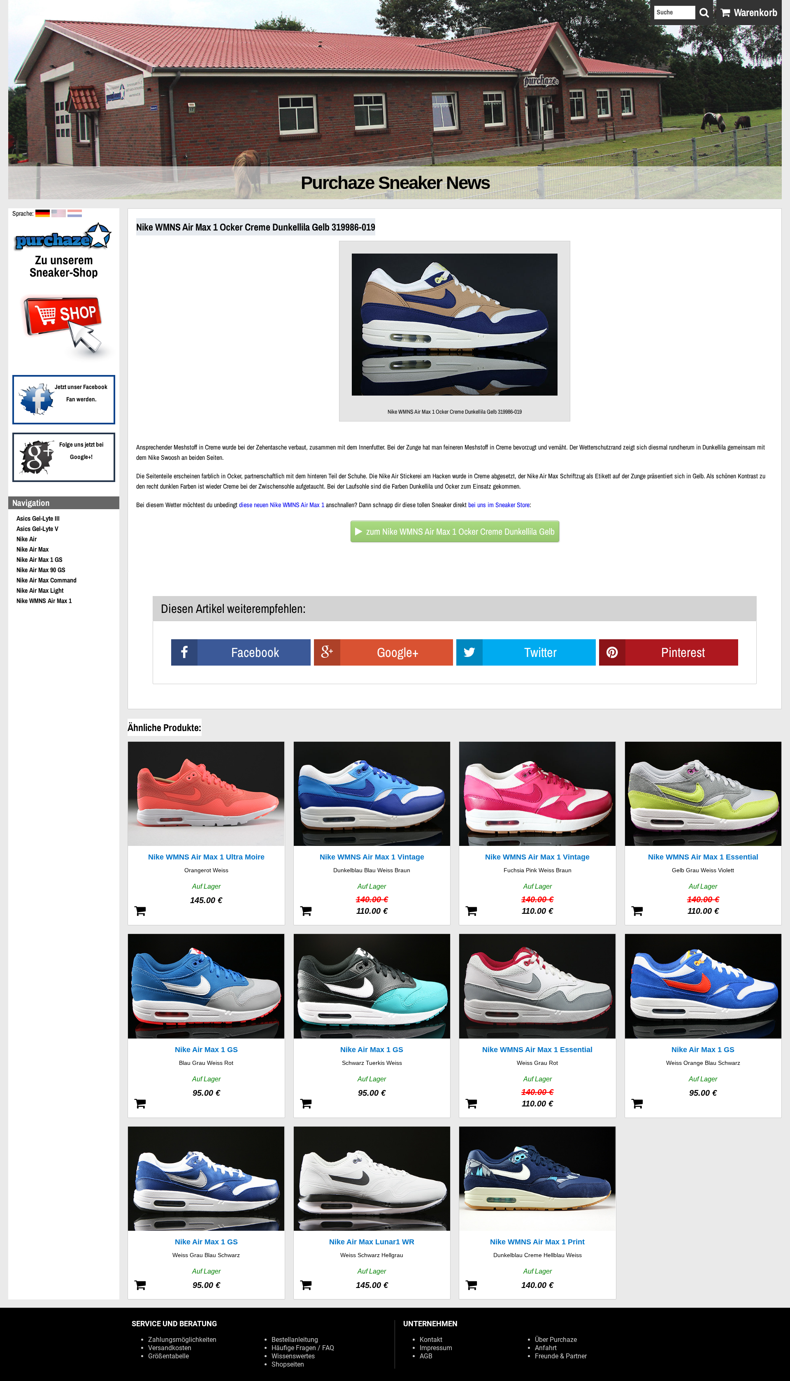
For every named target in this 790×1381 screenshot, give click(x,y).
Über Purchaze (556, 1340)
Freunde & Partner (561, 1356)
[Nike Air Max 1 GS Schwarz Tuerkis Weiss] (372, 1025)
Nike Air (26, 538)
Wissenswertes (293, 1356)
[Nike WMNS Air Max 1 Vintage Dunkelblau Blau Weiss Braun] (372, 833)
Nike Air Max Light (39, 590)
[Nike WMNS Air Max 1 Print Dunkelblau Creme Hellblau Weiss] (537, 1213)
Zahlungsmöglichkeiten (182, 1340)
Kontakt (431, 1340)
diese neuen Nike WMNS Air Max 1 (281, 504)
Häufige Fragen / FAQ (303, 1348)
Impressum (436, 1348)
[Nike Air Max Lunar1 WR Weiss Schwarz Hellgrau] (372, 1213)
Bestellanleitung (295, 1340)
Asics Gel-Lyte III (38, 518)
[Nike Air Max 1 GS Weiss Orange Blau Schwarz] (703, 1025)
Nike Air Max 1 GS (39, 559)
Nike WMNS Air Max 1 (44, 600)
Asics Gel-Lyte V (37, 528)
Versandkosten (169, 1348)
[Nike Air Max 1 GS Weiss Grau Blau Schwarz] (206, 1213)
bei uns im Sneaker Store (499, 504)
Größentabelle (168, 1356)
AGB (426, 1356)
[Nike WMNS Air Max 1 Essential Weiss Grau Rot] (537, 1025)
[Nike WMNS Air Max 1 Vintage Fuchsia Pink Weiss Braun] (537, 833)
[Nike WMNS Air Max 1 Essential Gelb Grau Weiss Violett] (703, 833)
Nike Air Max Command (46, 580)
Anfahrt (546, 1348)
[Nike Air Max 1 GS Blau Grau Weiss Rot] (206, 1025)
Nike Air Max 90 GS (40, 569)
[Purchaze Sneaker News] (63, 250)
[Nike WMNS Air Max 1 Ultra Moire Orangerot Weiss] (206, 833)
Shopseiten (288, 1364)
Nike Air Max (32, 549)
